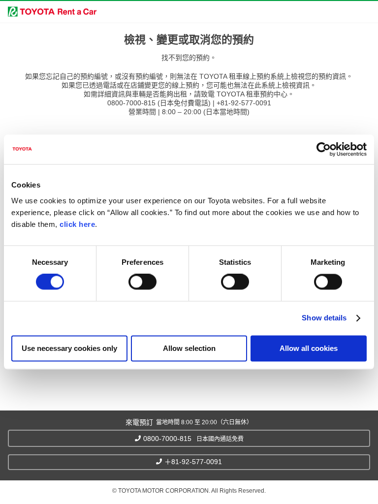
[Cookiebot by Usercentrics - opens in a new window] (324, 149)
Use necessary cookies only (69, 348)
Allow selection (189, 348)
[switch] (142, 282)
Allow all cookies (309, 348)
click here (77, 224)
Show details (324, 318)
